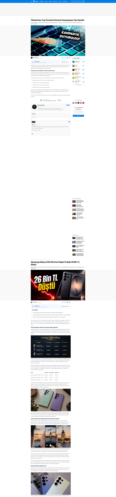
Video (60, 1)
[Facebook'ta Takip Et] (73, 103)
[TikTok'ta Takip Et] (83, 103)
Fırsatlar (65, 1)
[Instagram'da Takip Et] (76, 103)
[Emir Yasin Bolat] (34, 105)
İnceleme (55, 1)
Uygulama (42, 1)
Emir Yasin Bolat (35, 57)
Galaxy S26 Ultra (35, 323)
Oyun (46, 1)
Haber (50, 1)
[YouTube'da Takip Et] (81, 103)
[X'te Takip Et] (78, 103)
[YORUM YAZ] (67, 58)
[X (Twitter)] (67, 105)
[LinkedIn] (69, 105)
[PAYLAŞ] (63, 58)
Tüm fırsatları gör (78, 84)
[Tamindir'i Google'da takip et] (50, 100)
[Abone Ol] (69, 58)
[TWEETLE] (65, 58)
